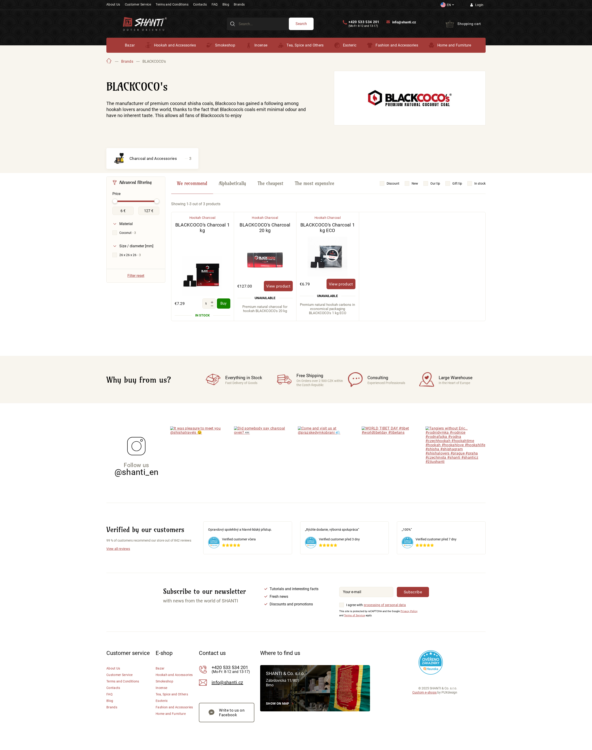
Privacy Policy (409, 611)
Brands (239, 4)
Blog (225, 4)
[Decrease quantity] (212, 305)
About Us (113, 4)
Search (301, 24)
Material (126, 224)
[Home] (109, 61)
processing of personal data (385, 605)
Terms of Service (354, 615)
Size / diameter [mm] (136, 246)
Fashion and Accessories (397, 45)
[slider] (114, 201)
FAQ (215, 4)
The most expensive (314, 183)
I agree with (354, 605)
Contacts (200, 4)
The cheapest (270, 183)
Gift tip (457, 183)
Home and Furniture (454, 45)
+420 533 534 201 (363, 22)
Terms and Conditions (172, 4)
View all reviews (118, 549)
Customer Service (138, 4)
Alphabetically (232, 183)
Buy (223, 303)
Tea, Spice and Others (305, 45)
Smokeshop (225, 45)
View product (278, 286)
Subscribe (413, 592)
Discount (393, 183)
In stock (480, 183)
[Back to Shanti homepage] (144, 23)
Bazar (130, 45)
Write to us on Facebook (231, 712)
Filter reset (135, 275)
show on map (277, 703)
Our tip (435, 183)
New (415, 183)
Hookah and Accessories (175, 45)
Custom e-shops (424, 692)
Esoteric (350, 45)
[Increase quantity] (212, 302)
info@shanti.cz (404, 22)
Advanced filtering (135, 182)
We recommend (192, 183)
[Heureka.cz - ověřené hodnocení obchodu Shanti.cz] (431, 662)
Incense (260, 45)
